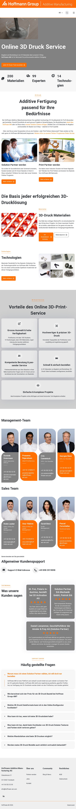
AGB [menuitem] (60, 774)
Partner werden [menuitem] (31, 774)
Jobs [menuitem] (28, 779)
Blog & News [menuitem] (47, 774)
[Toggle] (74, 13)
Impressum (71, 805)
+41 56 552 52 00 (7, 784)
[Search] (67, 13)
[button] (38, 675)
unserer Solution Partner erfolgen (36, 124)
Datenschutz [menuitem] (63, 779)
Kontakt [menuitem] (28, 783)
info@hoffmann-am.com (9, 789)
